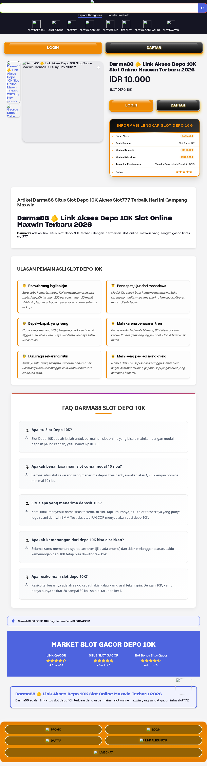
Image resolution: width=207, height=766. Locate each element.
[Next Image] (99, 102)
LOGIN (53, 48)
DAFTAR (154, 48)
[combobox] (99, 8)
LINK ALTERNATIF (156, 742)
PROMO (56, 728)
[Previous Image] (25, 102)
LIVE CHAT (106, 754)
